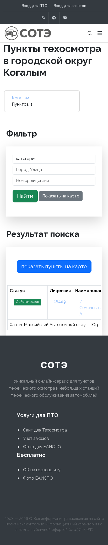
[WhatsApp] (43, 18)
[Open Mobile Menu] (100, 33)
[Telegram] (54, 18)
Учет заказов (36, 438)
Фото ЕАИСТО (38, 478)
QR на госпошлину (42, 469)
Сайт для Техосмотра (45, 430)
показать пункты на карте (54, 266)
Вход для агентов (70, 6)
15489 (60, 301)
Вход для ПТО (34, 6)
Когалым (20, 97)
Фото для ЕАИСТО (42, 446)
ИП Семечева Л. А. (91, 307)
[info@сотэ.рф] (65, 18)
